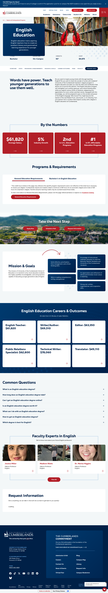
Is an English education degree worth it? (20, 406)
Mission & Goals (50, 68)
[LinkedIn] (33, 573)
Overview (13, 68)
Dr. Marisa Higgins (83, 463)
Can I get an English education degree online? (22, 400)
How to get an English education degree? (20, 417)
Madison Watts (46, 463)
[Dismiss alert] (106, 3)
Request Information (74, 228)
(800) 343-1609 (14, 567)
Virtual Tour (53, 10)
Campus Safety (41, 586)
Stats (20, 68)
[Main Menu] (103, 12)
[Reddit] (37, 573)
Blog (61, 10)
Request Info (78, 10)
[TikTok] (15, 573)
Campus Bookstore (83, 573)
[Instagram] (28, 573)
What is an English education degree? (19, 389)
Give (67, 10)
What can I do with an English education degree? (24, 411)
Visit (44, 10)
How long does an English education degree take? (24, 395)
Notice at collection (44, 591)
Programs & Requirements (34, 68)
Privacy (28, 587)
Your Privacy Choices (59, 591)
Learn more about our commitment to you (69, 547)
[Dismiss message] (106, 582)
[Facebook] (10, 573)
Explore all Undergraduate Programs (16, 20)
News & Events (61, 568)
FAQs (73, 68)
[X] (19, 573)
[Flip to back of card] (32, 339)
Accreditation (12, 587)
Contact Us (60, 564)
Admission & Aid (62, 555)
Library (78, 564)
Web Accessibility (21, 586)
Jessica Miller (10, 463)
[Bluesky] (10, 578)
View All (54, 479)
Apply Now (91, 10)
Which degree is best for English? (17, 422)
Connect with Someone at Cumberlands (92, 584)
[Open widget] (104, 589)
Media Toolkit (63, 586)
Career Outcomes (64, 68)
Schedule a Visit (51, 228)
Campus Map (81, 560)
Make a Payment (56, 586)
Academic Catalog (88, 192)
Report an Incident (48, 586)
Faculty (80, 68)
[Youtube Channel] (24, 573)
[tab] (28, 178)
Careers (58, 560)
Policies (34, 587)
